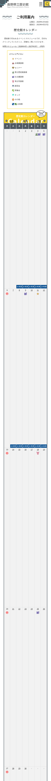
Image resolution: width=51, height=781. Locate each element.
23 (25, 609)
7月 (39, 121)
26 (44, 609)
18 (38, 450)
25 (38, 609)
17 (32, 450)
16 (25, 450)
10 (31, 368)
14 (13, 450)
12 (44, 368)
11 (37, 368)
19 (44, 450)
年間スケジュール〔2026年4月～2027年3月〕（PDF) (23, 46)
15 (19, 450)
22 (19, 609)
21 (13, 609)
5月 (12, 121)
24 (32, 609)
